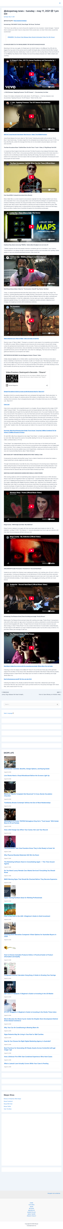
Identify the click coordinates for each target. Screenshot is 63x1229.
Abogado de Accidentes (54, 1193)
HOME (31, 1203)
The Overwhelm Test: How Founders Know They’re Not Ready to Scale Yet (29, 848)
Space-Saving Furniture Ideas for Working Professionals (23, 897)
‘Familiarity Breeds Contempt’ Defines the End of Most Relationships (27, 802)
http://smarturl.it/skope (20, 20)
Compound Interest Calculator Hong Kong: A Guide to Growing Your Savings (30, 975)
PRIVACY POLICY (31, 1216)
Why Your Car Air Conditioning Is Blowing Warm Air (21, 1027)
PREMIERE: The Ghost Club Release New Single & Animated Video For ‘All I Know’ (31, 37)
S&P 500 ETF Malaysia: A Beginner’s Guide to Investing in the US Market (28, 993)
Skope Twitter (7, 1106)
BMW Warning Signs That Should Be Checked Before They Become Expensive (30, 879)
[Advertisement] (31, 1139)
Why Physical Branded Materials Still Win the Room (21, 855)
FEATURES (31, 1204)
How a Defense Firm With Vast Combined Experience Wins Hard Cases (28, 1056)
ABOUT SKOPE (31, 1214)
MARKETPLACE (31, 1212)
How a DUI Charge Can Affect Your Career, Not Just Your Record (26, 830)
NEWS (31, 1206)
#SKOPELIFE (31, 1210)
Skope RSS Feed (8, 1104)
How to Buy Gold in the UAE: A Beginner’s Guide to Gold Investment (27, 916)
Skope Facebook (8, 1101)
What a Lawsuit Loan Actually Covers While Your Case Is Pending (26, 1063)
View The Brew (8, 1109)
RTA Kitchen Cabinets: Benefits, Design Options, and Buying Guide (26, 769)
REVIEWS (31, 1208)
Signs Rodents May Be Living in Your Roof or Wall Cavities (23, 1034)
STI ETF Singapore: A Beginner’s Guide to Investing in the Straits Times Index (30, 1012)
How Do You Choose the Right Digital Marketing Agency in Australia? (27, 1041)
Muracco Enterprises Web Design (12, 1098)
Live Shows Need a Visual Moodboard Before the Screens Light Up (26, 775)
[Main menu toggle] (59, 3)
